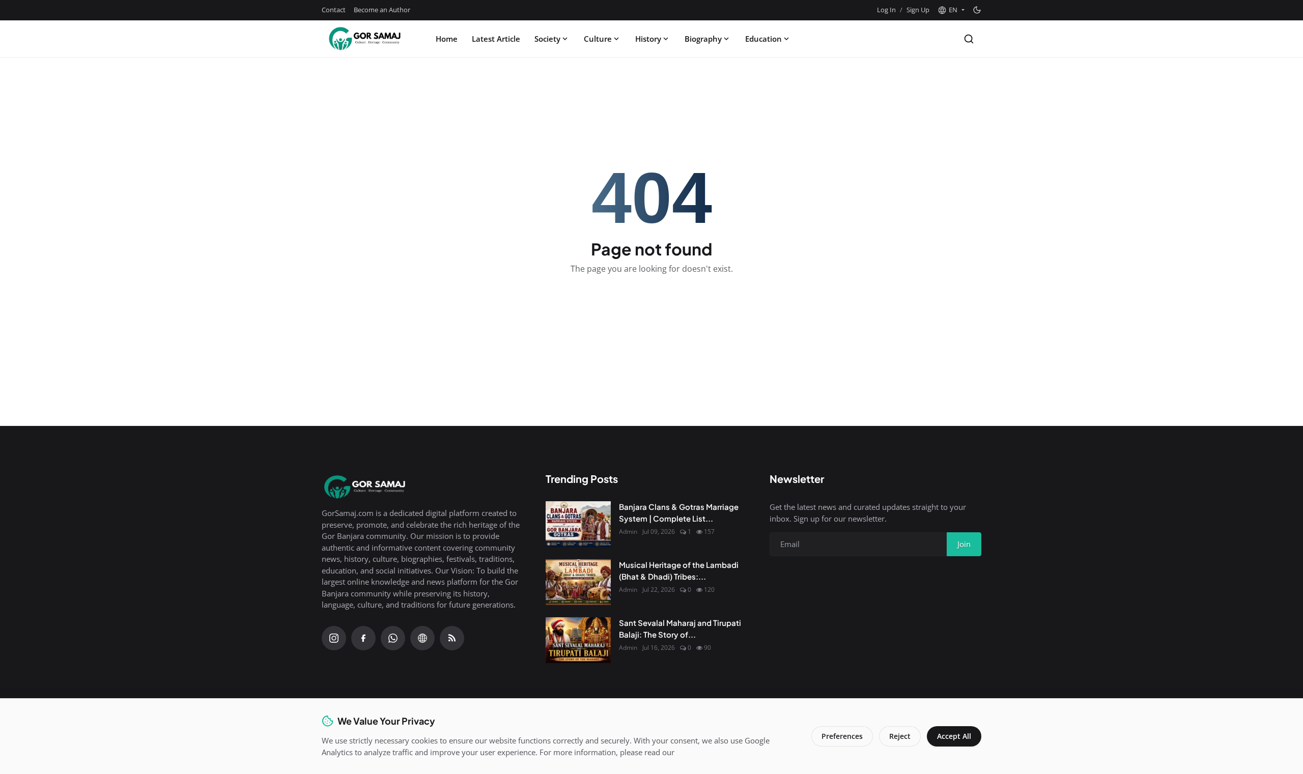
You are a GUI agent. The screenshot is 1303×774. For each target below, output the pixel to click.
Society (547, 39)
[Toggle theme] (977, 10)
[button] (951, 10)
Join (964, 544)
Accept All (954, 736)
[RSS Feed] (452, 638)
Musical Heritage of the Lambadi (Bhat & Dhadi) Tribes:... (679, 570)
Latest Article (496, 39)
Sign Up (918, 9)
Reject (900, 736)
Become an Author (382, 9)
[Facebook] (363, 638)
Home (447, 39)
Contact (334, 9)
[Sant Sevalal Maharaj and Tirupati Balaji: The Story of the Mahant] (578, 640)
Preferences (842, 736)
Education (763, 39)
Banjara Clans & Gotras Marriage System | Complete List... (679, 512)
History (648, 39)
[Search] (968, 38)
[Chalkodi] (422, 638)
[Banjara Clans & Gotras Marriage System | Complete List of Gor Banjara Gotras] (578, 524)
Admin (628, 531)
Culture (598, 39)
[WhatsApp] (393, 638)
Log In (886, 9)
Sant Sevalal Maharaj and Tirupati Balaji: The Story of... (680, 628)
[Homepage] (365, 38)
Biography (703, 39)
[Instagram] (334, 638)
